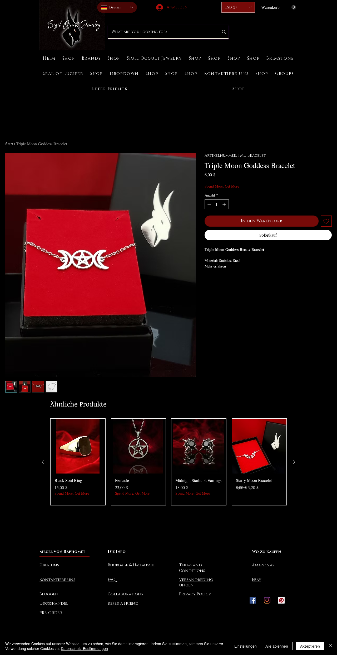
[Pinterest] (281, 600)
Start (9, 143)
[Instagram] (267, 600)
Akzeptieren (310, 646)
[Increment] (224, 204)
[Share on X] (238, 281)
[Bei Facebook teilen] (208, 281)
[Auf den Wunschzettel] (326, 221)
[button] (238, 7)
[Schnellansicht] (78, 446)
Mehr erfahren (215, 266)
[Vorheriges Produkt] (42, 462)
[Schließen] (331, 646)
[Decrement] (208, 204)
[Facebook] (253, 600)
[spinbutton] (216, 204)
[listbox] (238, 7)
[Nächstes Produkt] (294, 462)
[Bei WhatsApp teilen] (228, 281)
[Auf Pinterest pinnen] (218, 281)
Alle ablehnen (276, 646)
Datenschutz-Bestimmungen (84, 648)
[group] (168, 462)
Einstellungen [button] (245, 646)
